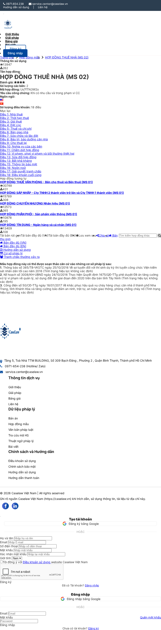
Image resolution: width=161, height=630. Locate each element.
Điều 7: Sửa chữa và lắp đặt (19, 135)
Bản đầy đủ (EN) (14, 246)
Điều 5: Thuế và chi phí (15, 128)
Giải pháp (14, 393)
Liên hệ (43, 7)
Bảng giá (14, 398)
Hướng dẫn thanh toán (23, 478)
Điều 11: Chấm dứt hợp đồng (19, 150)
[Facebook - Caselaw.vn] (5, 506)
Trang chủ (7, 57)
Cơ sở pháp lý (13, 253)
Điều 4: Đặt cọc (10, 125)
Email (3, 542)
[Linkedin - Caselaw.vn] (15, 506)
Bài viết (10, 45)
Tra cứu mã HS (18, 435)
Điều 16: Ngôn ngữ (13, 167)
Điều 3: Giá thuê (11, 121)
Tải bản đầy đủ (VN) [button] (34, 235)
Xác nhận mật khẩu (13, 554)
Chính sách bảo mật (22, 466)
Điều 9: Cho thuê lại (13, 143)
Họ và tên (6, 538)
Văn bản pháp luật (20, 429)
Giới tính (5, 558)
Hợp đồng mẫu (29, 57)
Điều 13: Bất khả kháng (16, 160)
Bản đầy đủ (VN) (14, 242)
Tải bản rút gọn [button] (10, 235)
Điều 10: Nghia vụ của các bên (21, 146)
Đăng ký (93, 628)
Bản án (13, 418)
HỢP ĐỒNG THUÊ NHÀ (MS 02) (66, 57)
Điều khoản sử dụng (22, 461)
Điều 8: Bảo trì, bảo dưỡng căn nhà (24, 139)
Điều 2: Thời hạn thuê (14, 118)
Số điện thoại (9, 546)
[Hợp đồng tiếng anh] (1, 100)
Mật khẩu (6, 550)
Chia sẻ (104, 235)
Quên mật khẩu (150, 617)
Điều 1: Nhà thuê (11, 114)
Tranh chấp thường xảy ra (21, 257)
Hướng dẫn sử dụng (16, 7)
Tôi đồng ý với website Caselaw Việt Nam (45, 562)
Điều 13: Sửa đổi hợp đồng (18, 157)
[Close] (0, 516)
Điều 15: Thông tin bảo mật (18, 164)
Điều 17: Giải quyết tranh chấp (20, 171)
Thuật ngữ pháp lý (21, 441)
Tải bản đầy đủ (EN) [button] (62, 235)
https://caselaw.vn (57, 499)
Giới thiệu (14, 387)
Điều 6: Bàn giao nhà (14, 132)
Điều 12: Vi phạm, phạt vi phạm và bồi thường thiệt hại (37, 153)
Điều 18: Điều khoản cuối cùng (21, 175)
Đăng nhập (92, 585)
